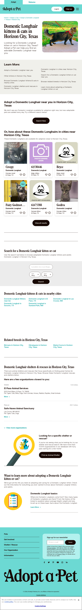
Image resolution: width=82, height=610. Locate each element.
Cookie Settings (41, 595)
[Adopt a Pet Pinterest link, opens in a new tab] (54, 562)
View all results (41, 223)
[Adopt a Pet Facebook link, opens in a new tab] (45, 562)
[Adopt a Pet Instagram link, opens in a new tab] (63, 562)
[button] (21, 174)
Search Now (41, 121)
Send (70, 542)
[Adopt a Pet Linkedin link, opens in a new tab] (66, 562)
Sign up (69, 9)
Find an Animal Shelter (51, 455)
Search (41, 282)
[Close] (78, 600)
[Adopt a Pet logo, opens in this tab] (41, 579)
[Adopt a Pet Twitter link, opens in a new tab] (49, 562)
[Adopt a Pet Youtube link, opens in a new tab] (58, 562)
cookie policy (8, 602)
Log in (56, 9)
